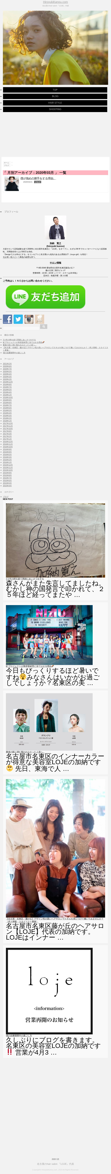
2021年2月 (7, 364)
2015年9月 (7, 473)
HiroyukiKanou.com (55, 1)
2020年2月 (7, 379)
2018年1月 (7, 421)
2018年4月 (7, 413)
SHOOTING (55, 109)
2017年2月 (7, 436)
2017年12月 (8, 423)
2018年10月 (8, 397)
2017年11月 (8, 426)
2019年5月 (7, 390)
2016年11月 (8, 444)
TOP (55, 90)
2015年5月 (7, 483)
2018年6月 (7, 408)
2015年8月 (7, 475)
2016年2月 (7, 460)
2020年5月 (7, 371)
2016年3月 (7, 457)
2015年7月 (7, 478)
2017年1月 (7, 439)
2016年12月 (8, 442)
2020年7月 (7, 369)
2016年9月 (7, 449)
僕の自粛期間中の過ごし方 (14, 353)
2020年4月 (7, 374)
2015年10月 (8, 470)
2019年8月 (7, 384)
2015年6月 (7, 480)
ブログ (37, 182)
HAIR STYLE (55, 103)
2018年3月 (7, 416)
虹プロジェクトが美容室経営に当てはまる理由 (22, 342)
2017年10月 (8, 429)
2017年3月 (7, 434)
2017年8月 (7, 431)
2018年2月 (7, 418)
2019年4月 (7, 392)
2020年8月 (7, 366)
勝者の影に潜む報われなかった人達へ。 (20, 345)
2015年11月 (8, 467)
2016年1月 (7, 462)
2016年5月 (7, 455)
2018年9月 (7, 400)
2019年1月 (7, 395)
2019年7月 (7, 387)
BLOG (55, 96)
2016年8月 (7, 452)
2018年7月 (7, 405)
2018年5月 (7, 410)
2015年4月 (7, 486)
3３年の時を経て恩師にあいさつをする (19, 340)
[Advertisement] (55, 134)
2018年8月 (7, 403)
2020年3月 (7, 377)
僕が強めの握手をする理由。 (38, 178)
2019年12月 (8, 382)
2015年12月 (8, 465)
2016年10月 (8, 447)
